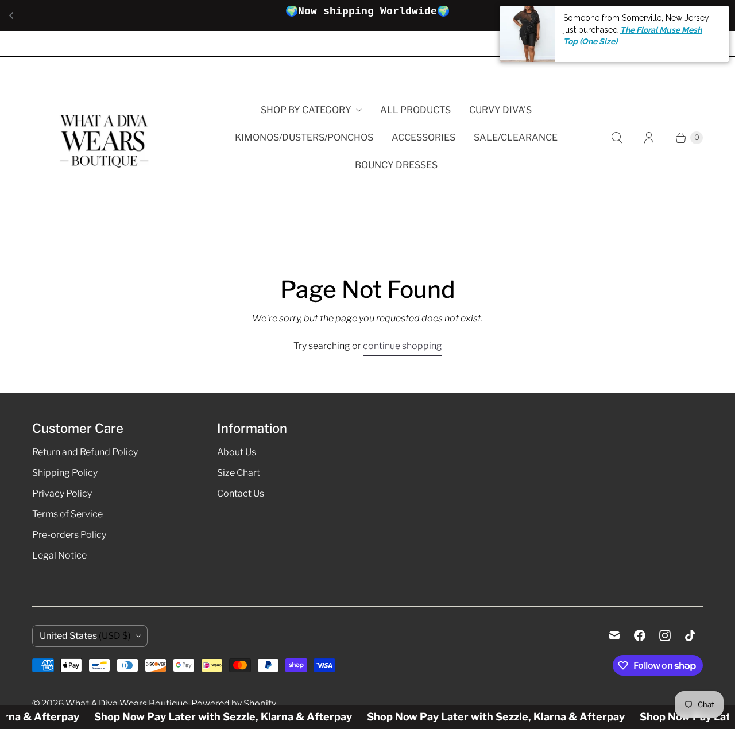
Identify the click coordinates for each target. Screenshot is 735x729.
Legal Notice (59, 555)
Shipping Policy (65, 472)
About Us (236, 452)
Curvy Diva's (500, 109)
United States (85, 635)
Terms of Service (67, 514)
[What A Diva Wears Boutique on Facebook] (639, 635)
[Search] (617, 138)
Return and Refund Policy (85, 452)
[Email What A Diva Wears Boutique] (614, 635)
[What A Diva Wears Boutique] (104, 138)
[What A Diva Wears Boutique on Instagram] (665, 635)
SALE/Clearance (516, 137)
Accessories (423, 137)
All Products (415, 109)
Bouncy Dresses (396, 165)
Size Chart (238, 472)
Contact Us (240, 493)
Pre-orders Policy (69, 534)
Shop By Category (306, 109)
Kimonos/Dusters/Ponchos (304, 137)
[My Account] (649, 138)
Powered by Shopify (233, 703)
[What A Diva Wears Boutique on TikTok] (690, 635)
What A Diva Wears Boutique (126, 703)
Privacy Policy (62, 493)
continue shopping (402, 345)
